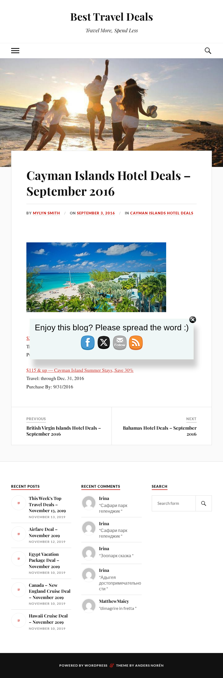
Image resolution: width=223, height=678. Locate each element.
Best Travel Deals (111, 16)
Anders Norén (149, 665)
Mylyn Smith (46, 213)
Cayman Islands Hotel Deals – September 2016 (108, 182)
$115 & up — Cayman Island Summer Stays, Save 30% (80, 370)
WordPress (96, 665)
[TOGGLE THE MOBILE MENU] (15, 50)
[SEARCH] (204, 503)
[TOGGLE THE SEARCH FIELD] (208, 50)
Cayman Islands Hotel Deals (161, 213)
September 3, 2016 (96, 213)
